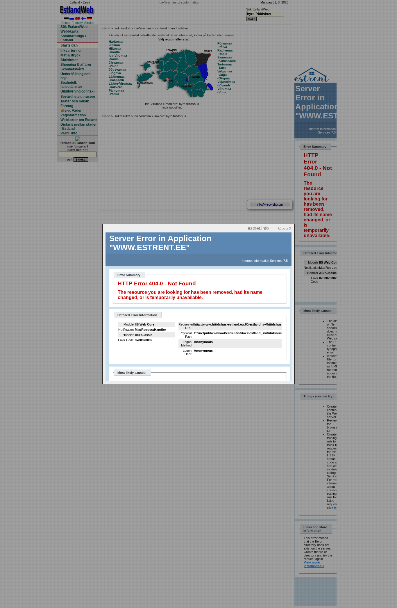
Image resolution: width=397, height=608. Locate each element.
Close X (285, 228)
